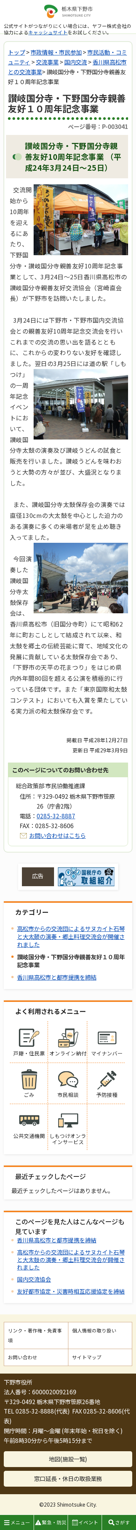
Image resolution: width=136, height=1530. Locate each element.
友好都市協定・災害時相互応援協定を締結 (71, 1291)
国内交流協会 (34, 1279)
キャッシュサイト (48, 32)
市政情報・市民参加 (56, 52)
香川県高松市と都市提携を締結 (56, 977)
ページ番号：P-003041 (98, 126)
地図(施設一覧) (68, 1459)
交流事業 (47, 62)
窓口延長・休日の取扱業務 (68, 1478)
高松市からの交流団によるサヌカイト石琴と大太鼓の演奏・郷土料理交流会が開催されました (71, 936)
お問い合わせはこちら (57, 835)
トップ (16, 52)
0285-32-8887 (56, 816)
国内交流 (75, 62)
